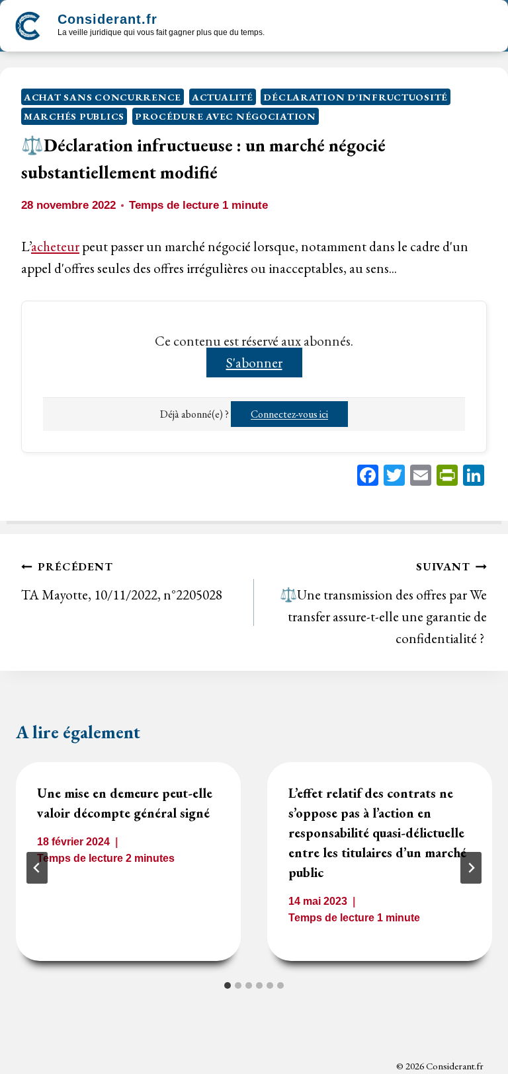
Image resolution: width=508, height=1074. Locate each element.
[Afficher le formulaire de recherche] (286, 27)
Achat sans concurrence (102, 97)
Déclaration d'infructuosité (355, 97)
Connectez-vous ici (289, 414)
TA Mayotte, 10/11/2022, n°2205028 (121, 581)
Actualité (222, 97)
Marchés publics (74, 116)
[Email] (420, 477)
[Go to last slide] (37, 868)
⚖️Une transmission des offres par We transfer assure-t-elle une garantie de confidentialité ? (383, 602)
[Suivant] (471, 868)
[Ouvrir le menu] (483, 25)
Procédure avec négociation (225, 116)
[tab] (227, 985)
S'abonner (254, 362)
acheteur (55, 246)
